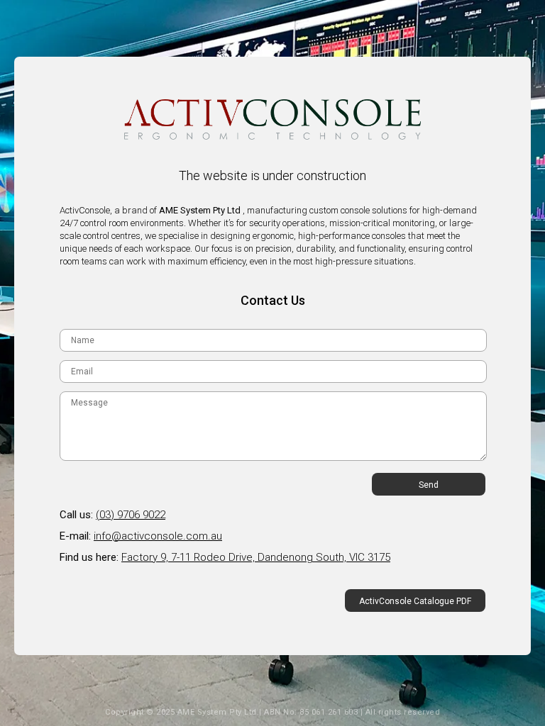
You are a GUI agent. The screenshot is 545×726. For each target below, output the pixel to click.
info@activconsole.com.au (158, 536)
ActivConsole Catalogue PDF (415, 601)
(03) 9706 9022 (130, 514)
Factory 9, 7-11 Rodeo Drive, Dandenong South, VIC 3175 (255, 557)
